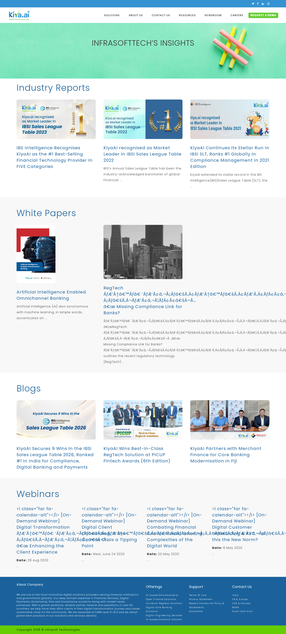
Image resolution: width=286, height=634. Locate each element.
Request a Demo (263, 15)
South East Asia (242, 611)
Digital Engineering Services (164, 615)
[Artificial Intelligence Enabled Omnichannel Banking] (56, 254)
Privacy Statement (200, 599)
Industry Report (51, 88)
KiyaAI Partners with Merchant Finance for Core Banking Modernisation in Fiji (225, 454)
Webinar (36, 494)
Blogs (29, 388)
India (235, 595)
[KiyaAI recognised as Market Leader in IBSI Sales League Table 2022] (143, 119)
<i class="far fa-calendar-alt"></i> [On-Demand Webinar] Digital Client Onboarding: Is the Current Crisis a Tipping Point (109, 527)
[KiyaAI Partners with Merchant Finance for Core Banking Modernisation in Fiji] (229, 420)
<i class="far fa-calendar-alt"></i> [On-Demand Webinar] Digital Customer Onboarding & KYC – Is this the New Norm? (239, 524)
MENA (235, 607)
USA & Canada (241, 603)
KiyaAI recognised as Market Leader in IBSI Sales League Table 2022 (143, 154)
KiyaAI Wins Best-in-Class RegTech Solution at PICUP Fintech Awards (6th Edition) (137, 454)
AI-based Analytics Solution (164, 619)
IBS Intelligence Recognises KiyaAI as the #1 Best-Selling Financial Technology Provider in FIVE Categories (55, 157)
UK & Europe (239, 599)
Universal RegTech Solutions (164, 603)
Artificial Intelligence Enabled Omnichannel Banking (51, 295)
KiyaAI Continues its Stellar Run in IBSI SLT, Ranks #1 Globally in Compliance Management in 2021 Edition (229, 157)
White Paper (44, 213)
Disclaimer (196, 611)
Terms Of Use (197, 595)
